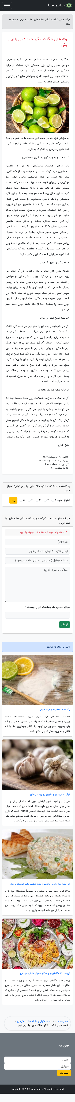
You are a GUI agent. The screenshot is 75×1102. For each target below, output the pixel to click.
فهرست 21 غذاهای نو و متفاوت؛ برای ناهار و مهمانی (45, 973)
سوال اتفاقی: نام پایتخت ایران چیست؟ (47, 607)
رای (13, 500)
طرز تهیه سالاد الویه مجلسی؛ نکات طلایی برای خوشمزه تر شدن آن (38, 884)
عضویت (64, 1073)
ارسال (64, 624)
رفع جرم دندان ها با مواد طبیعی (54, 710)
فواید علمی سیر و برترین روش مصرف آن (50, 794)
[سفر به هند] (60, 5)
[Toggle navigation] (7, 5)
